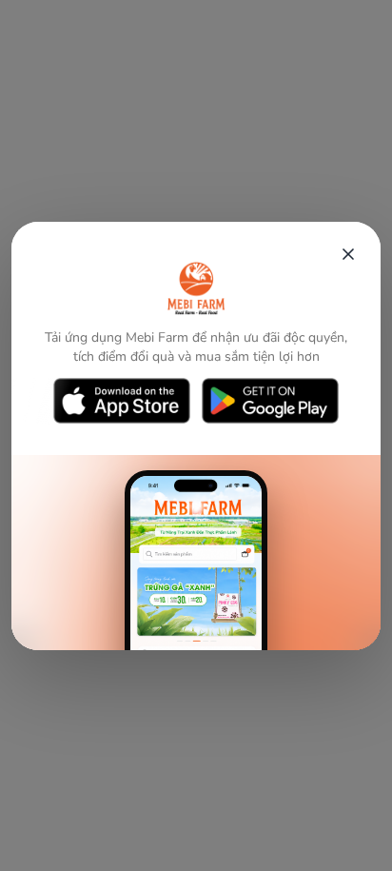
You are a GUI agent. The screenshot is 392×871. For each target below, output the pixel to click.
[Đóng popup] (348, 254)
